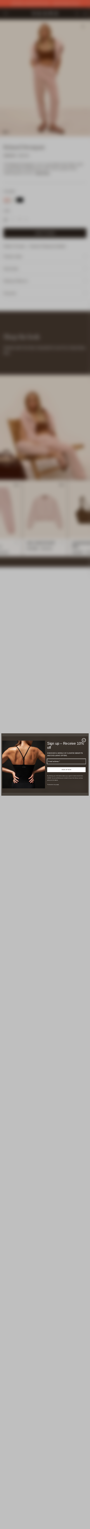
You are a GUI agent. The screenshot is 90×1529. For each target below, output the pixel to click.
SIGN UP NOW (66, 770)
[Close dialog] (84, 740)
